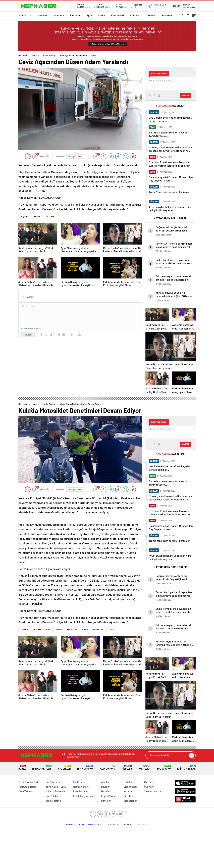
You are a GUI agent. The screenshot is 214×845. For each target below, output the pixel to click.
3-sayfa (24, 629)
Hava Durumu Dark (28, 781)
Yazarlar (150, 15)
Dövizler (105, 786)
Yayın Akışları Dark (56, 786)
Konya (37, 216)
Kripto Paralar (186, 767)
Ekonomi (75, 15)
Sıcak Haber (130, 800)
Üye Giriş (148, 781)
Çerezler (107, 824)
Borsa (22, 767)
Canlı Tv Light (25, 791)
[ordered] (59, 335)
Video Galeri (130, 786)
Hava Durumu (85, 767)
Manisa (59, 629)
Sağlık (85, 629)
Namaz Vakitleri (41, 767)
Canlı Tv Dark (53, 781)
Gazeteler (167, 15)
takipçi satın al (54, 800)
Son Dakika (24, 15)
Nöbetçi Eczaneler (56, 791)
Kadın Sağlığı (49, 55)
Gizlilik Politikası (94, 824)
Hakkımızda (71, 824)
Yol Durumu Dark (27, 786)
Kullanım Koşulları (128, 824)
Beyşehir (25, 216)
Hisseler (127, 767)
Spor (89, 15)
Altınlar (105, 781)
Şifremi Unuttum (153, 791)
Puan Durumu (107, 767)
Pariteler (144, 767)
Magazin (35, 55)
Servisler (42, 15)
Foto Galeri (117, 15)
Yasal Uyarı (143, 824)
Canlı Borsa (79, 781)
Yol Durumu (164, 767)
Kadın (101, 15)
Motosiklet (72, 629)
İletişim (82, 824)
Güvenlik (37, 629)
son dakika (50, 216)
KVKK (115, 824)
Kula (48, 629)
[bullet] (63, 335)
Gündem (59, 15)
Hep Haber (23, 55)
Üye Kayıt (149, 786)
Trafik (111, 629)
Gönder (28, 334)
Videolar (135, 15)
